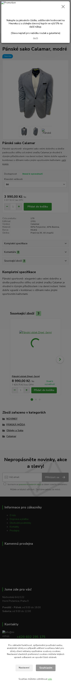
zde (50, 679)
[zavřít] (63, 7)
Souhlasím (45, 667)
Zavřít (35, 38)
